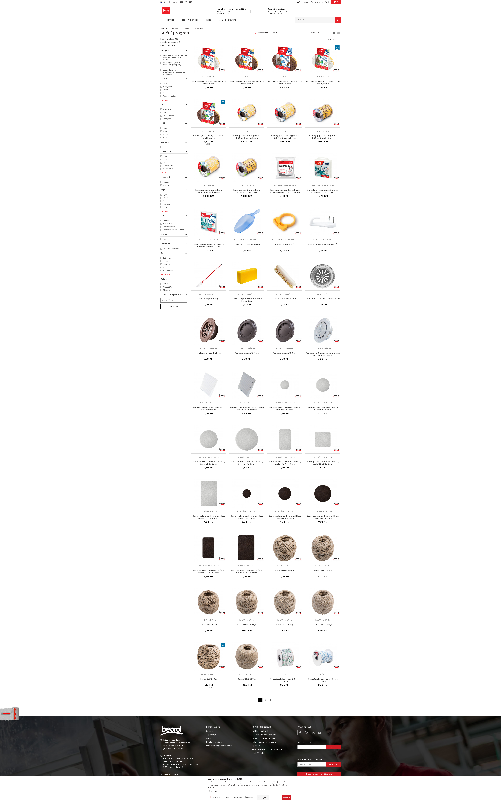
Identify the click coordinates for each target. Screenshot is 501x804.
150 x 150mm (168, 169)
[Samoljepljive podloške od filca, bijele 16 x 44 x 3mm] (285, 439)
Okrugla (166, 112)
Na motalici (167, 224)
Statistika (238, 797)
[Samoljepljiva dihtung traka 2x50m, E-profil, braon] (323, 113)
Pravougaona (168, 116)
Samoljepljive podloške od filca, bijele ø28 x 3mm (209, 462)
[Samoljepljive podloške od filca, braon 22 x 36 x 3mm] (246, 548)
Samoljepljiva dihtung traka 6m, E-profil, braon (284, 82)
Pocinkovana (168, 93)
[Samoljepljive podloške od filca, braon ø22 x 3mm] (285, 493)
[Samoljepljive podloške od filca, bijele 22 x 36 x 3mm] (208, 493)
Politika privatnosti (260, 731)
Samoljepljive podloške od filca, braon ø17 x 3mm (247, 517)
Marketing (250, 797)
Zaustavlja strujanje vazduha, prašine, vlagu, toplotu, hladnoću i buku (174, 65)
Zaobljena (167, 119)
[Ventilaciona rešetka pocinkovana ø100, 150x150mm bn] (246, 385)
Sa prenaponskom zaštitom (174, 230)
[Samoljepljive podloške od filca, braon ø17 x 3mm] (246, 493)
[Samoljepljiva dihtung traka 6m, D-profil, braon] (246, 59)
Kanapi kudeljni (284, 566)
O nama (209, 731)
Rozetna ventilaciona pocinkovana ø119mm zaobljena (323, 354)
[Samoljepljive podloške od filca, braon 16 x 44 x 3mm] (208, 548)
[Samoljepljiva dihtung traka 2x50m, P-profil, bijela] (208, 167)
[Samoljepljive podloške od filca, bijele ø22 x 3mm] (323, 385)
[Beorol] (222, 69)
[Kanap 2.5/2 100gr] (285, 602)
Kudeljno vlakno (169, 87)
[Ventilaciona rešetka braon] (208, 330)
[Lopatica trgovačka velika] (246, 222)
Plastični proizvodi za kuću (246, 240)
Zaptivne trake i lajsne (285, 185)
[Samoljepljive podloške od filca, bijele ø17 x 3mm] (285, 385)
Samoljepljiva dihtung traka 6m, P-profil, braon (208, 136)
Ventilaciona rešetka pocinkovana (323, 298)
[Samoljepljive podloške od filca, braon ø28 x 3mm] (323, 493)
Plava (165, 207)
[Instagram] (306, 732)
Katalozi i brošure (214, 742)
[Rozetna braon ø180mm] (285, 330)
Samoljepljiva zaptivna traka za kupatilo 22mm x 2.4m (322, 191)
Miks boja (166, 204)
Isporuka (256, 746)
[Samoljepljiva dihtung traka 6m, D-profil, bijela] (208, 59)
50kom (166, 185)
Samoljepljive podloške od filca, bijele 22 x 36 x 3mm (209, 517)
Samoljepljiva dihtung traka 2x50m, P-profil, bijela (208, 191)
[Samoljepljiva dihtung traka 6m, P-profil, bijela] (323, 59)
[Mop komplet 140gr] (208, 276)
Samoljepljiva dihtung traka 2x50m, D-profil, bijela (246, 136)
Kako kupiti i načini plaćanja (264, 742)
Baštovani (167, 258)
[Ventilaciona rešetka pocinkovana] (323, 276)
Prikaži (312, 33)
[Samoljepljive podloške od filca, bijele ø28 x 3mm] (208, 439)
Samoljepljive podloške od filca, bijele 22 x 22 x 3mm (323, 462)
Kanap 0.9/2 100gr (208, 624)
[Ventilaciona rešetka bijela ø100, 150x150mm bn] (208, 385)
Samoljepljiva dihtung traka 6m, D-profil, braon (246, 82)
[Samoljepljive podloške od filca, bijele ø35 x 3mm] (246, 439)
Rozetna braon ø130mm (247, 353)
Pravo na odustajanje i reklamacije (267, 749)
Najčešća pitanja (259, 753)
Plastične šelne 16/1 (284, 244)
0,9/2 (165, 159)
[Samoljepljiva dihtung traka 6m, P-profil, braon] (208, 113)
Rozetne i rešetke (322, 294)
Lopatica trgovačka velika (247, 244)
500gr (165, 134)
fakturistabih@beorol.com (181, 758)
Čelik (165, 83)
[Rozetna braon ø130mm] (246, 330)
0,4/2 (165, 156)
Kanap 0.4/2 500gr (323, 570)
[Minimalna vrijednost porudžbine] (212, 12)
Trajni (227, 797)
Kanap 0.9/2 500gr (246, 624)
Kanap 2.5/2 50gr (208, 679)
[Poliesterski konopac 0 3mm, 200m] (285, 656)
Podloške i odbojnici (284, 403)
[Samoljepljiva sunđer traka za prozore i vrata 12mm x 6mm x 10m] (285, 167)
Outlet (165, 284)
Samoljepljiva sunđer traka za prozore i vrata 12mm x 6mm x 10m (284, 192)
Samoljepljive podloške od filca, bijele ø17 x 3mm (285, 408)
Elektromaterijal (168, 45)
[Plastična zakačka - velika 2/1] (323, 222)
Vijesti (208, 738)
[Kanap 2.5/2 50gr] (208, 656)
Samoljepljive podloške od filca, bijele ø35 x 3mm (247, 462)
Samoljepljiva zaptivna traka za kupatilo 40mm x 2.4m (208, 245)
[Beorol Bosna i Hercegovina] (166, 10)
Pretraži (174, 307)
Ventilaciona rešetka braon (208, 353)
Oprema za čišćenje (208, 294)
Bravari (165, 261)
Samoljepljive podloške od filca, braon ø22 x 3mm (285, 517)
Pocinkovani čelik (170, 96)
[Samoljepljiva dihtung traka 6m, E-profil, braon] (285, 59)
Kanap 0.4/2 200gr (284, 570)
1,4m (165, 163)
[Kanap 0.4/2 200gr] (285, 548)
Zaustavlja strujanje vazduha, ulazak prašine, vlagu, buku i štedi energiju (174, 72)
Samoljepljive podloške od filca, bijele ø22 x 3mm (323, 408)
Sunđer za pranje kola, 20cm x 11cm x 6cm (246, 299)
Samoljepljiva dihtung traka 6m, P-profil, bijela (323, 82)
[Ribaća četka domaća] (285, 276)
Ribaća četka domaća (285, 298)
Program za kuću (169, 39)
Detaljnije (212, 791)
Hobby (165, 267)
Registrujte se (317, 2)
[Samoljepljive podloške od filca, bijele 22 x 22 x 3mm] (323, 439)
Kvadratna (167, 109)
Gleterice (166, 290)
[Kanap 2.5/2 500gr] (246, 656)
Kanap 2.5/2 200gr (323, 624)
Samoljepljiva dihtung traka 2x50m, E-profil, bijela (285, 136)
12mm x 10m (168, 166)
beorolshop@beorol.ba (180, 743)
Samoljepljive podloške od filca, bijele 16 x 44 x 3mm (285, 462)
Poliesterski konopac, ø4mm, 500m (323, 680)
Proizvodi (186, 28)
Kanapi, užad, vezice (170, 42)
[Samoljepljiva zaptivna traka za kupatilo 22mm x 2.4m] (323, 167)
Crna (165, 201)
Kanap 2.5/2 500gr (246, 679)
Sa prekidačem (169, 227)
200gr (165, 131)
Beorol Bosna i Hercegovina (170, 28)
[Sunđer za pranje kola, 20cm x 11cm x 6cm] (246, 276)
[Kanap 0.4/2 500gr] (323, 548)
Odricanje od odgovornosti (264, 735)
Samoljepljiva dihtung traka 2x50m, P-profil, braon (246, 191)
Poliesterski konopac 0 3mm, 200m (284, 680)
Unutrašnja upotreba (171, 249)
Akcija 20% (167, 287)
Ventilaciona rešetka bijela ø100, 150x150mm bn (209, 408)
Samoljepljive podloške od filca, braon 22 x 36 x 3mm (247, 571)
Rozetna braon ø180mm (285, 353)
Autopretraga (262, 33)
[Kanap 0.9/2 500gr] (246, 602)
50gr (165, 137)
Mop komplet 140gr (208, 298)
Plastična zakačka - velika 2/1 (322, 244)
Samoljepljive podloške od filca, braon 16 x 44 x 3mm (209, 571)
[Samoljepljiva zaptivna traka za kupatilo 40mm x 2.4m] (208, 222)
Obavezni (216, 797)
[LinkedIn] (313, 732)
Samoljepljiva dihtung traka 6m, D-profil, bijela (208, 82)
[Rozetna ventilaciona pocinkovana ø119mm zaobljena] (323, 330)
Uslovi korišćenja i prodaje (263, 738)
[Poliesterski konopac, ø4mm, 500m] (323, 656)
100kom (166, 182)
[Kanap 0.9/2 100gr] (208, 602)
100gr (165, 128)
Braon (165, 198)
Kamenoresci (168, 270)
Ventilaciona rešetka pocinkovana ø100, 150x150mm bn (247, 408)
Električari (167, 264)
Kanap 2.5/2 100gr (285, 624)
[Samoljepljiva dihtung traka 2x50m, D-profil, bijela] (246, 113)
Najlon (165, 90)
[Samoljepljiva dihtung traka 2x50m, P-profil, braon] (246, 167)
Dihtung (166, 220)
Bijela (165, 195)
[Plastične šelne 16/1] (285, 222)
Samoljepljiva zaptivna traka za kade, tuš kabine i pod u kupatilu (175, 57)
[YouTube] (319, 732)
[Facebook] (300, 732)
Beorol (165, 239)
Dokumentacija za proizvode (219, 746)
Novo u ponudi (190, 20)
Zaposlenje (211, 735)
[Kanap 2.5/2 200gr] (323, 602)
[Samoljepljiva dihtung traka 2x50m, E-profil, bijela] (285, 113)
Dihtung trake (209, 77)
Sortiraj (274, 33)
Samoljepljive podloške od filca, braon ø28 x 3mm (323, 517)
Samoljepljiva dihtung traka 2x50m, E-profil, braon (323, 136)
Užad (284, 674)
